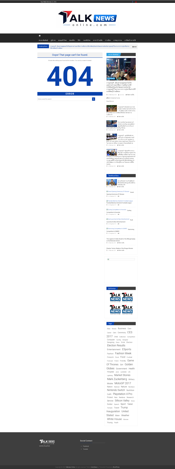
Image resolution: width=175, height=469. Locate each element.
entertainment (113, 349)
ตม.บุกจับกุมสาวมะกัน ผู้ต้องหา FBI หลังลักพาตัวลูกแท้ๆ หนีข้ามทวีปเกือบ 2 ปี (126, 182)
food (122, 357)
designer (125, 340)
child (116, 337)
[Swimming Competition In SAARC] (116, 228)
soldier (110, 404)
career (109, 333)
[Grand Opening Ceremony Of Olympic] (117, 191)
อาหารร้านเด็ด (97, 40)
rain (115, 397)
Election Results (116, 345)
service (110, 401)
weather (125, 415)
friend (116, 361)
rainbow (122, 397)
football (129, 357)
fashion (110, 354)
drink (123, 342)
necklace (131, 387)
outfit (109, 394)
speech (116, 404)
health (132, 368)
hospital (110, 372)
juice (117, 372)
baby (108, 329)
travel (116, 408)
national (116, 387)
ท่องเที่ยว (72, 40)
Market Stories (122, 375)
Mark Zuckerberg (117, 379)
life (129, 372)
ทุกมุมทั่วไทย (62, 40)
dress (117, 342)
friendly (123, 361)
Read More (109, 101)
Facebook (86, 446)
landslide (123, 372)
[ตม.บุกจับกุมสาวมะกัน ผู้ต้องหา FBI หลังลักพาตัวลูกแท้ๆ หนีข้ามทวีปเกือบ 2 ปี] (111, 182)
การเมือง (108, 40)
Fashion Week (123, 353)
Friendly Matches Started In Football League (119, 203)
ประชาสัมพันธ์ (43, 40)
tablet (130, 404)
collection (122, 337)
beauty (114, 329)
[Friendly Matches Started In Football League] (119, 201)
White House (114, 419)
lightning (110, 375)
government (121, 368)
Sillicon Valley (122, 400)
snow (133, 401)
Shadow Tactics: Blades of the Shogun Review (119, 248)
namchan (121, 94)
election (129, 342)
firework (110, 357)
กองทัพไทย (86, 40)
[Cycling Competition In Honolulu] (116, 209)
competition (131, 337)
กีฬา (79, 40)
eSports (126, 349)
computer (111, 340)
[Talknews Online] (39, 35)
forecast (110, 361)
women (125, 419)
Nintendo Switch (116, 390)
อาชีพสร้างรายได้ (130, 40)
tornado (109, 408)
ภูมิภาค (53, 40)
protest (110, 397)
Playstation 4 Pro (122, 393)
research (130, 397)
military (131, 379)
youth (116, 422)
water (117, 415)
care (129, 329)
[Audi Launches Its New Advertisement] (117, 219)
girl (121, 364)
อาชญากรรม (117, 40)
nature (124, 387)
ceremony (122, 333)
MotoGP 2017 (122, 383)
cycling (118, 340)
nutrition (130, 390)
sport (123, 404)
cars (114, 333)
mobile (110, 383)
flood (117, 357)
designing (110, 342)
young (110, 422)
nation (110, 387)
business (122, 328)
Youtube (85, 449)
